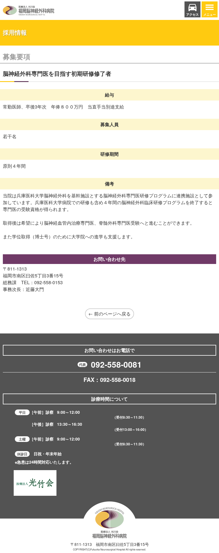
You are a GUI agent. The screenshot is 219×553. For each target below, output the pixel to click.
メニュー (209, 14)
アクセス (192, 14)
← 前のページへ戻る (109, 313)
